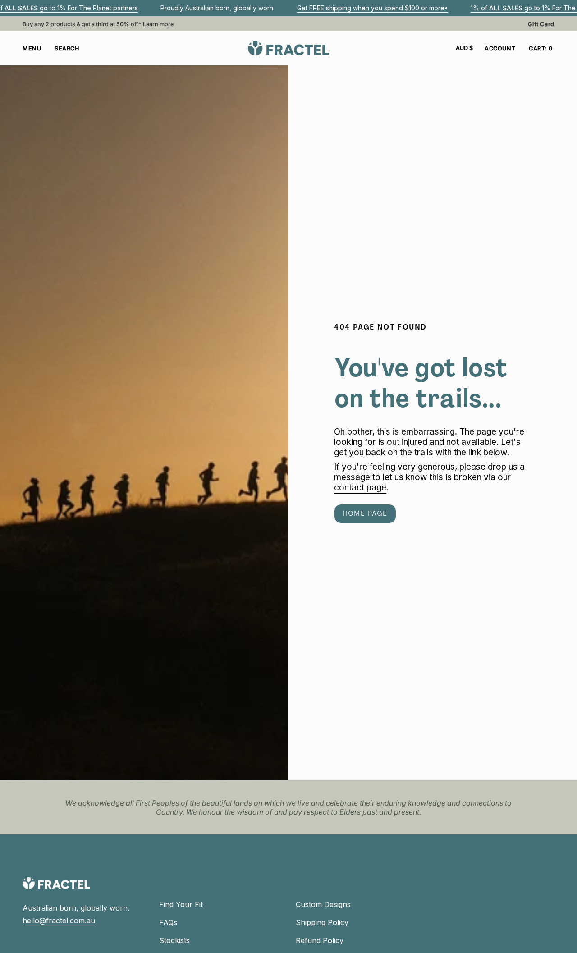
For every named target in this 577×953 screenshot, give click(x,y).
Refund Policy (319, 940)
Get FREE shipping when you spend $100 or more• (372, 8)
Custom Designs (323, 904)
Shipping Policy (322, 922)
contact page (360, 488)
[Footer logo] (56, 883)
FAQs (168, 922)
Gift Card (541, 24)
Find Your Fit (181, 904)
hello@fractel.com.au (59, 920)
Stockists (174, 940)
